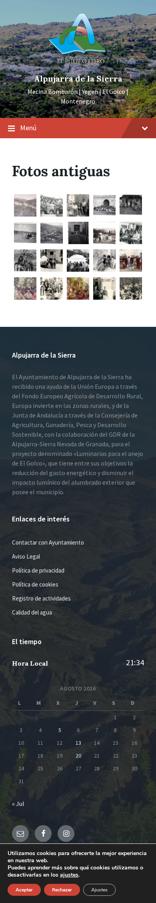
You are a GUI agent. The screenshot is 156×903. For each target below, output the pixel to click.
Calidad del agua (32, 612)
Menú (28, 127)
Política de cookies (35, 584)
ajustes (69, 875)
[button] (25, 206)
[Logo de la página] (78, 65)
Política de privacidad (38, 570)
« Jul (18, 804)
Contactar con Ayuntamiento (48, 542)
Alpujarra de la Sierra (78, 79)
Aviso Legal (26, 556)
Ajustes (99, 890)
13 (78, 742)
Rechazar (62, 890)
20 (78, 755)
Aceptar (24, 890)
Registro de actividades (41, 598)
